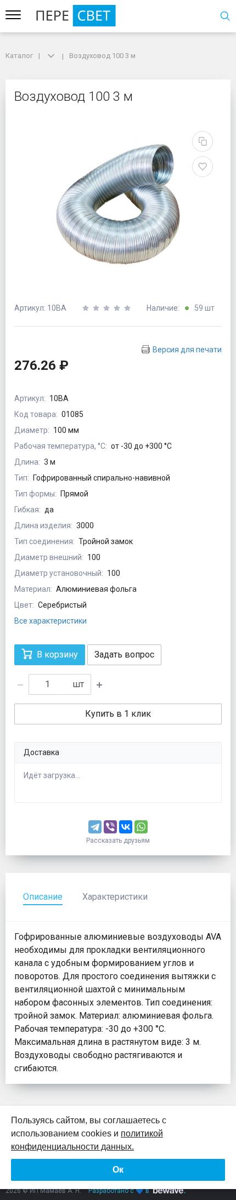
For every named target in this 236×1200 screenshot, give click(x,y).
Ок (118, 1169)
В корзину (57, 654)
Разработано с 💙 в (118, 1191)
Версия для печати (187, 349)
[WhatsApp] (141, 826)
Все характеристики (50, 620)
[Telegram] (95, 826)
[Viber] (110, 826)
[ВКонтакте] (125, 826)
